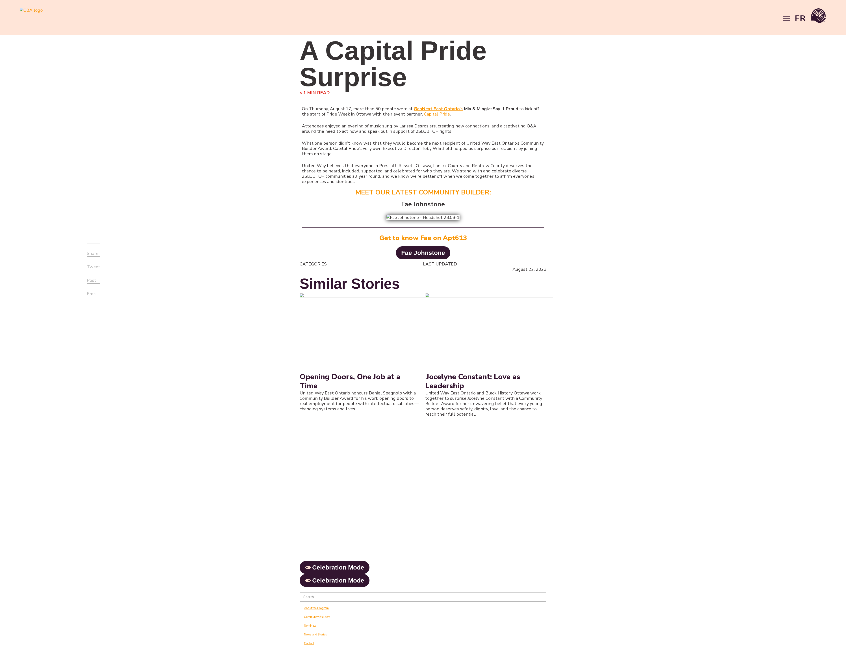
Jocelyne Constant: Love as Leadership (472, 381)
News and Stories (315, 635)
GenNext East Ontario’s (438, 109)
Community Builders (317, 617)
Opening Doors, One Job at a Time (350, 381)
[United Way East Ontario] (818, 16)
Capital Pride (437, 114)
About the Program (316, 608)
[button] (93, 251)
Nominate (310, 626)
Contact (309, 643)
